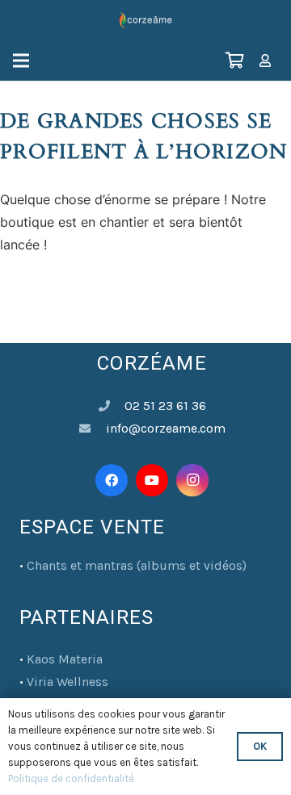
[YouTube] (152, 480)
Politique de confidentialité (71, 778)
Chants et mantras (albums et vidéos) (137, 565)
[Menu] (21, 60)
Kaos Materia (65, 659)
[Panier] (234, 60)
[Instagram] (192, 480)
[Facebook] (111, 480)
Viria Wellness (67, 681)
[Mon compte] (265, 60)
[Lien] (145, 20)
